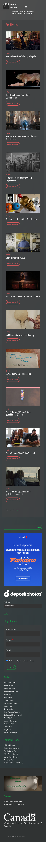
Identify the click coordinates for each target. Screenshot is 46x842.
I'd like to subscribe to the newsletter (21, 661)
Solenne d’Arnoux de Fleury (13, 763)
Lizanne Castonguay (11, 721)
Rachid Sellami (9, 718)
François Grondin (10, 682)
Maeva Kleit (8, 727)
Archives (7, 602)
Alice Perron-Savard (11, 754)
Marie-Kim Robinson (11, 757)
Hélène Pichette (9, 745)
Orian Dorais (8, 700)
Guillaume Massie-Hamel (13, 715)
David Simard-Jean (10, 703)
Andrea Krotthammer (11, 691)
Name (9, 640)
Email (9, 650)
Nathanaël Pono (9, 688)
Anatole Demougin (10, 733)
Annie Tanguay (9, 685)
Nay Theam (8, 694)
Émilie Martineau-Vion (11, 748)
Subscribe (10, 667)
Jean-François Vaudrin (12, 712)
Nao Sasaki (8, 697)
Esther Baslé (8, 709)
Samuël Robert (9, 724)
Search (38, 527)
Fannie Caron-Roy (10, 751)
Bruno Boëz (8, 706)
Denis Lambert (9, 760)
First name (12, 629)
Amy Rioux (7, 730)
